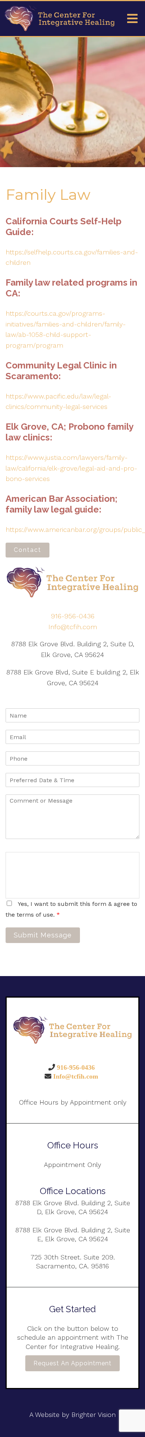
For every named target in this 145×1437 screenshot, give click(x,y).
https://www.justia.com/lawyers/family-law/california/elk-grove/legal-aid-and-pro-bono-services (71, 468)
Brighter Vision (93, 1414)
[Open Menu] (132, 19)
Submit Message (43, 935)
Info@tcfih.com (72, 627)
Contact (27, 549)
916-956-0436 (72, 616)
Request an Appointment (72, 1363)
